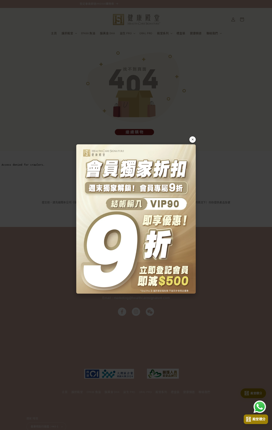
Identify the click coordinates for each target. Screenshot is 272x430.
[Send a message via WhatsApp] (259, 407)
